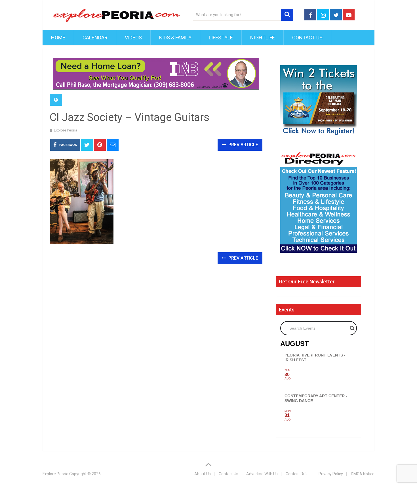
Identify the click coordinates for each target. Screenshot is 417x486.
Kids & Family (175, 38)
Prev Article (242, 144)
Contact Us (307, 38)
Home (58, 38)
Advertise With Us (262, 474)
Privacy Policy (331, 474)
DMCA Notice (362, 474)
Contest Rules (298, 474)
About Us (202, 474)
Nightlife (262, 38)
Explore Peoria (65, 130)
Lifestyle (221, 38)
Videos (133, 38)
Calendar (95, 38)
